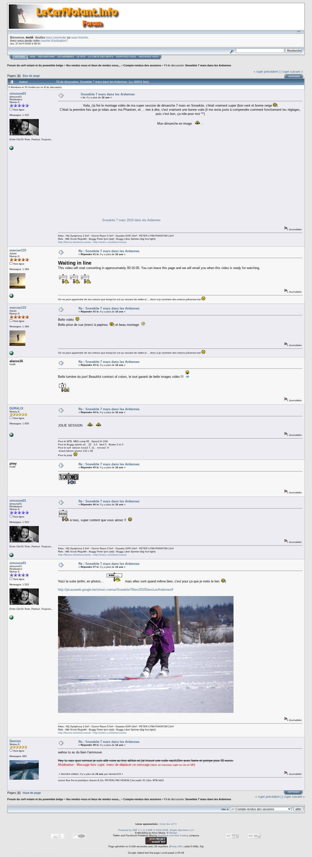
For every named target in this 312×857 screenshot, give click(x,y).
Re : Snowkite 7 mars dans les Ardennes (108, 251)
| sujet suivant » (292, 71)
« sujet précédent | (267, 71)
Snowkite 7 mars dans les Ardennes (208, 65)
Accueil (20, 57)
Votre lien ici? (167, 824)
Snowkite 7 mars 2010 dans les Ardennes (131, 220)
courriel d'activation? (54, 40)
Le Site (81, 57)
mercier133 (18, 250)
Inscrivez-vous (148, 57)
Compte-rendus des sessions (142, 65)
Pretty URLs (177, 846)
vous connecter (56, 37)
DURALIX (16, 408)
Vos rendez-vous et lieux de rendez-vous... (93, 65)
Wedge (173, 832)
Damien (15, 741)
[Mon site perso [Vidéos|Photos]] (11, 149)
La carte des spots (100, 57)
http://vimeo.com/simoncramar (110, 242)
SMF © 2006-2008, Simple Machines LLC (170, 830)
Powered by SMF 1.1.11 (131, 830)
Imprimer (294, 76)
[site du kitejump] (11, 436)
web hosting (181, 835)
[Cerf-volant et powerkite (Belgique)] (11, 297)
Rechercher (46, 57)
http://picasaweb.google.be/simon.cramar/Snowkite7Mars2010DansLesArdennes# (115, 589)
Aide (32, 57)
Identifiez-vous (126, 57)
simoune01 (18, 93)
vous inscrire (79, 37)
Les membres (66, 57)
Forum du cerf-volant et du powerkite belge (35, 65)
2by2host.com (166, 835)
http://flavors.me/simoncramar (74, 242)
